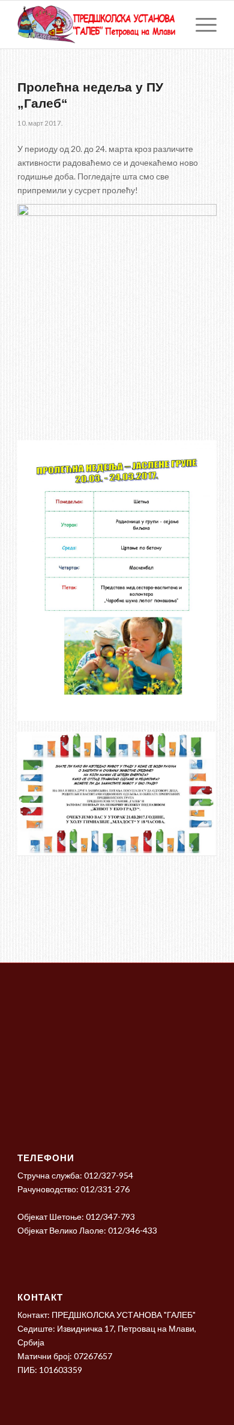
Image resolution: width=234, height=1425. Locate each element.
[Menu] (200, 24)
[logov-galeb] (96, 24)
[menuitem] (200, 24)
